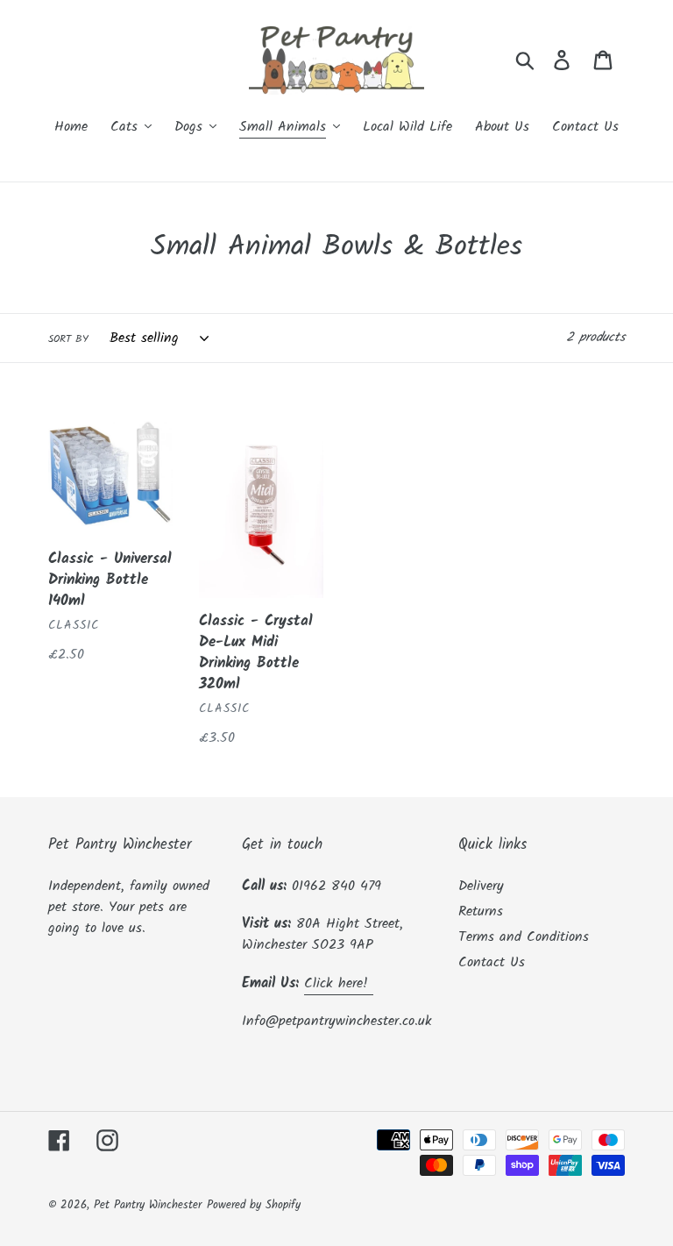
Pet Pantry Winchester (148, 1205)
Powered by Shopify (254, 1205)
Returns (480, 911)
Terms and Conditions (523, 937)
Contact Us (491, 962)
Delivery (481, 886)
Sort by (68, 339)
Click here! (338, 983)
